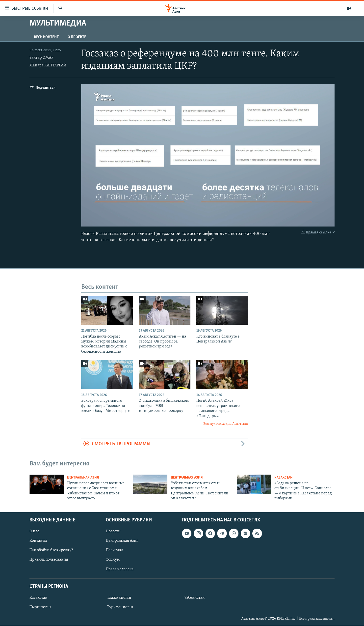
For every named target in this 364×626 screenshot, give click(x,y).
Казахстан (283, 478)
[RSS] (257, 533)
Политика (114, 550)
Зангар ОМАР (41, 58)
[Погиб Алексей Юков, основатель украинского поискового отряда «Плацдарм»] (222, 374)
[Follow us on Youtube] (186, 533)
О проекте (77, 37)
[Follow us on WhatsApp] (233, 533)
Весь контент (46, 37)
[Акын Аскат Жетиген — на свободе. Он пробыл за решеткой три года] (164, 310)
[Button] (42, 88)
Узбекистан (194, 598)
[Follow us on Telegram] (222, 533)
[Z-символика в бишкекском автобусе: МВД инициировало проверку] (164, 374)
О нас (34, 532)
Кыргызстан (40, 607)
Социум (113, 560)
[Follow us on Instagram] (198, 533)
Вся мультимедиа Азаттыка (225, 424)
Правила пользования (48, 560)
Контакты (38, 541)
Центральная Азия (83, 478)
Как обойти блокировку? (51, 550)
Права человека (120, 569)
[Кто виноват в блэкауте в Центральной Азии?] (222, 310)
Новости (113, 532)
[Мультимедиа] (348, 8)
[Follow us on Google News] (245, 533)
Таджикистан (119, 598)
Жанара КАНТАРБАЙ (47, 65)
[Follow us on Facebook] (210, 533)
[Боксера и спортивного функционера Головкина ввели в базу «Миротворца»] (107, 374)
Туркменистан (120, 607)
